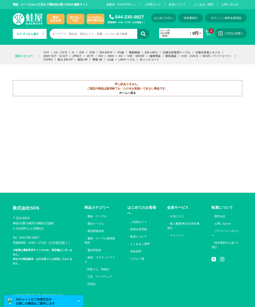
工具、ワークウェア (99, 276)
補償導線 (155, 56)
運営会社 (220, 216)
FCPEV (48, 59)
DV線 (121, 52)
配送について (177, 4)
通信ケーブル (95, 223)
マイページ (177, 235)
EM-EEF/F (106, 52)
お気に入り (177, 216)
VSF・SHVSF (136, 56)
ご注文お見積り (233, 33)
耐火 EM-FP (65, 59)
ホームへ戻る (127, 92)
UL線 (110, 59)
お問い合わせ (230, 4)
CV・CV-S (60, 52)
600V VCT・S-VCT (56, 56)
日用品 (91, 283)
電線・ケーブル (97, 216)
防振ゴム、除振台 (98, 269)
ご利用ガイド (152, 4)
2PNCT (77, 56)
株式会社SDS (26, 207)
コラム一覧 (137, 258)
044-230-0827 (129, 17)
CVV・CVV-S (189, 56)
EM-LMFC (151, 52)
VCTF (90, 56)
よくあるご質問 (203, 4)
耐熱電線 (171, 56)
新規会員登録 (138, 229)
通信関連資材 (95, 231)
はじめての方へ (164, 18)
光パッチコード (149, 59)
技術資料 (135, 251)
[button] (44, 301)
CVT (46, 52)
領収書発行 (191, 18)
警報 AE (97, 59)
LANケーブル (126, 59)
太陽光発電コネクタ (207, 52)
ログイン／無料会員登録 (226, 18)
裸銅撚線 (134, 52)
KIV (101, 56)
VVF (81, 52)
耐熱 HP (82, 59)
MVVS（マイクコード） (218, 56)
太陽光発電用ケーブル (176, 52)
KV (121, 56)
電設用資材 (94, 250)
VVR (92, 52)
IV (73, 52)
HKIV (111, 56)
